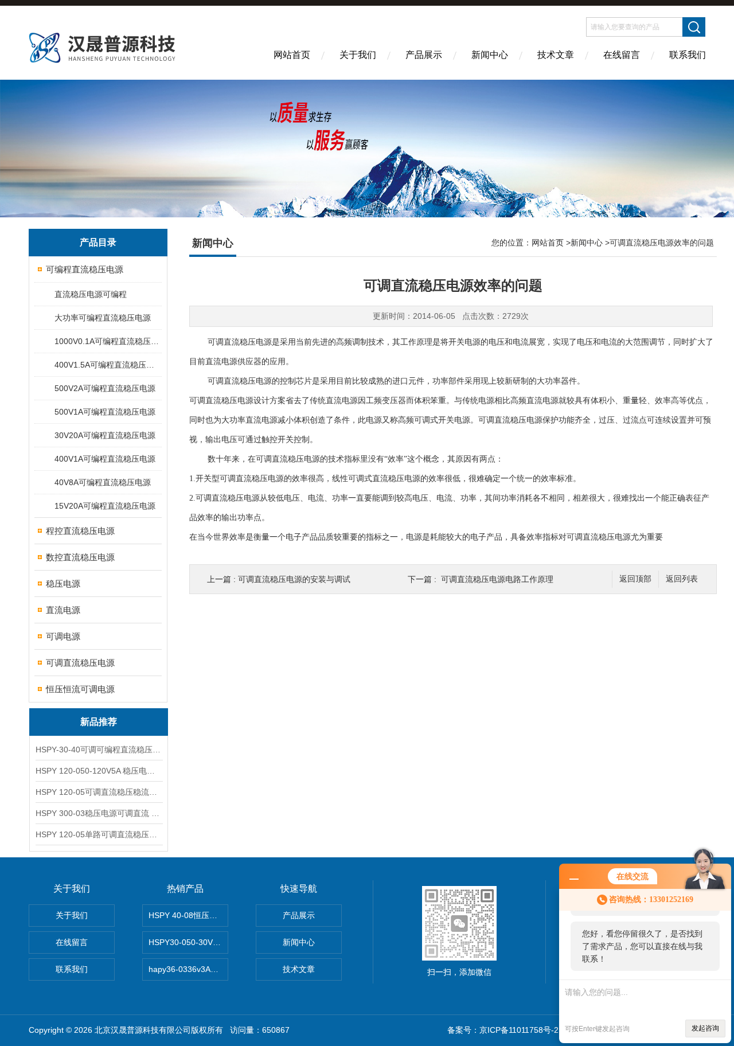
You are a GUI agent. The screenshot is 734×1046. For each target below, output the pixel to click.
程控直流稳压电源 (80, 531)
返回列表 (682, 579)
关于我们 (357, 55)
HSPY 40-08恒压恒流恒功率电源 (188, 915)
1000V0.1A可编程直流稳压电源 (107, 341)
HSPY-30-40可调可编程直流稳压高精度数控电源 (99, 749)
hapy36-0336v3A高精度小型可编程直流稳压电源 (188, 969)
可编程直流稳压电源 (84, 269)
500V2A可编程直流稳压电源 (104, 388)
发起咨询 (705, 1028)
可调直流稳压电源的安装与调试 (294, 579)
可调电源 (63, 636)
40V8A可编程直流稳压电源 (102, 482)
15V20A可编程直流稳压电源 (104, 505)
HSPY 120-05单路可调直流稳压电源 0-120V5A (99, 834)
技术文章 (555, 55)
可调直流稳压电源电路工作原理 (497, 579)
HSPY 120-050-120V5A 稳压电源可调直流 (99, 770)
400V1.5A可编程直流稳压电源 (107, 364)
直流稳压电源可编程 (90, 294)
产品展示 (423, 55)
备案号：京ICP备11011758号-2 (504, 1030)
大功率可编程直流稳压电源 (102, 317)
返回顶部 (635, 579)
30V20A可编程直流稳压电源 (104, 435)
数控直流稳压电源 (80, 557)
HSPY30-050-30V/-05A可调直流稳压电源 (188, 942)
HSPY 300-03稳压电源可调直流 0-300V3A (99, 813)
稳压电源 (63, 583)
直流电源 (63, 610)
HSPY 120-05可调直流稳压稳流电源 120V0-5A (99, 792)
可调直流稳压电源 (80, 663)
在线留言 (621, 55)
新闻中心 (489, 55)
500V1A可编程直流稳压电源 (104, 411)
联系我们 (687, 55)
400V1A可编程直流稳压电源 (104, 458)
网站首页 (292, 55)
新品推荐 (98, 722)
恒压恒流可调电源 (80, 689)
